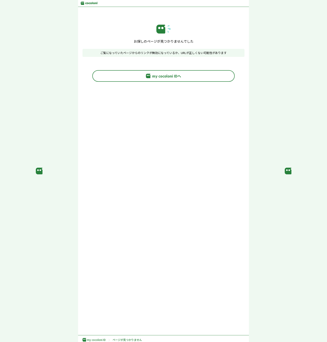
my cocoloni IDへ (166, 76)
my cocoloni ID (96, 340)
